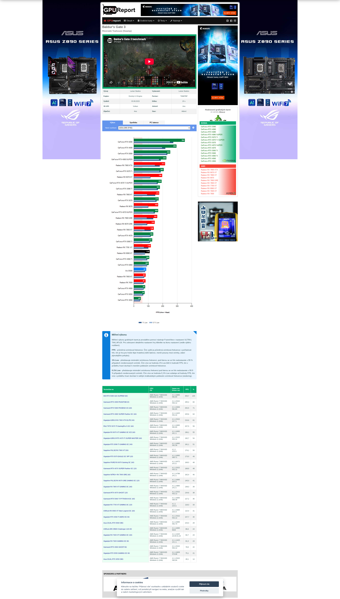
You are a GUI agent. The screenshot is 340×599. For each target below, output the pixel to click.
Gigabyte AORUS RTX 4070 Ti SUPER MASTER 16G (122, 438)
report (114, 20)
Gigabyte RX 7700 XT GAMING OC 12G (117, 505)
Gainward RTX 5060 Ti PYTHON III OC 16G (119, 499)
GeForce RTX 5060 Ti (209, 151)
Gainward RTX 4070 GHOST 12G (115, 493)
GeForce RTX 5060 (208, 153)
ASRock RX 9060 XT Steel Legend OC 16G (119, 511)
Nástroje (176, 21)
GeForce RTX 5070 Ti (209, 137)
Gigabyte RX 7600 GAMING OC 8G (116, 541)
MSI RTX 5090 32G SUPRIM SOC (115, 396)
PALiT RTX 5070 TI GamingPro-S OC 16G (118, 426)
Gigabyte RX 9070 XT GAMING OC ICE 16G (119, 432)
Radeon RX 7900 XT (209, 175)
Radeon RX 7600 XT (209, 191)
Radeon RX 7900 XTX (209, 170)
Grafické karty (146, 21)
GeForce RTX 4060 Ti (209, 156)
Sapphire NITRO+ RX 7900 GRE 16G (116, 475)
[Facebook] (231, 20)
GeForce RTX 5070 (208, 143)
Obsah (129, 21)
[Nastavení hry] (193, 127)
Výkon (112, 123)
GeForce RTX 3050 (208, 161)
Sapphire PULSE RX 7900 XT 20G (115, 450)
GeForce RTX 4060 (208, 159)
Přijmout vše (204, 584)
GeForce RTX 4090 (208, 129)
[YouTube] (235, 20)
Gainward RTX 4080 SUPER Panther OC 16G (120, 414)
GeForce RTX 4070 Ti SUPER (212, 140)
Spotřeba (133, 123)
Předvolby (204, 591)
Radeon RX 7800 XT (209, 183)
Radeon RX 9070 (207, 178)
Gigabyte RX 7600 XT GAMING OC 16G (117, 535)
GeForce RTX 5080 (208, 132)
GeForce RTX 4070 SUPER (211, 145)
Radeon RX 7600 (207, 194)
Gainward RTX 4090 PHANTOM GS (116, 402)
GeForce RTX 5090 (208, 127)
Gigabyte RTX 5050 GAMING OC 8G (116, 553)
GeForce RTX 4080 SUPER (211, 135)
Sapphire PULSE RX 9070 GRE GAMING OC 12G (121, 481)
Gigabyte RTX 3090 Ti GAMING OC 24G (117, 444)
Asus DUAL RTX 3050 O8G (113, 559)
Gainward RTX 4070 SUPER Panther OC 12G (120, 468)
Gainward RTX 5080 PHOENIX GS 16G (117, 408)
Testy (162, 21)
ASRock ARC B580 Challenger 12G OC (117, 529)
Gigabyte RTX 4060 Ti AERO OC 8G (116, 517)
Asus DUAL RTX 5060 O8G (113, 523)
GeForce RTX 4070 (208, 148)
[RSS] (227, 20)
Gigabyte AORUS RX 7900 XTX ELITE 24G (118, 420)
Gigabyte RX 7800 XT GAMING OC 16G (117, 487)
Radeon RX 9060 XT (209, 188)
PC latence (154, 123)
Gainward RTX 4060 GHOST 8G (115, 547)
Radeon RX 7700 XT (209, 186)
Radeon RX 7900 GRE (209, 180)
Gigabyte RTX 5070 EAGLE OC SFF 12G (118, 456)
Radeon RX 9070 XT (209, 172)
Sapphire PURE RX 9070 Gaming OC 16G (118, 462)
